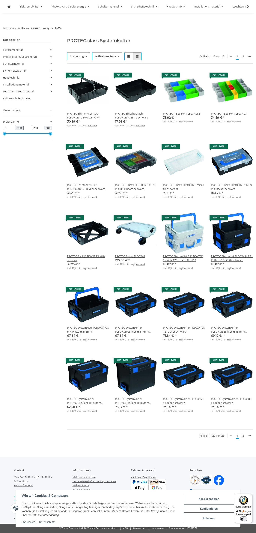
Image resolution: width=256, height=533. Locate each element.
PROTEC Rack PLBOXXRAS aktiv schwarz (86, 258)
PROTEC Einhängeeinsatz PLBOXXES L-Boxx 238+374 (83, 115)
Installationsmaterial (16, 84)
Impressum (28, 521)
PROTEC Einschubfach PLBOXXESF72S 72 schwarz (131, 115)
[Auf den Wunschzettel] (103, 76)
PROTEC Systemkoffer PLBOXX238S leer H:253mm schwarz (84, 401)
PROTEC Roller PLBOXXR (130, 256)
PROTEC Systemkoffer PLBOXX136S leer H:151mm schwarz (228, 330)
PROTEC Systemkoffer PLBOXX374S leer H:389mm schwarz (132, 401)
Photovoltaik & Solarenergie (20, 56)
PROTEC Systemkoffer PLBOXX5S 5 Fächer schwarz (183, 401)
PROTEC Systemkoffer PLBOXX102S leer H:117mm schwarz (132, 330)
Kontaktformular (23, 485)
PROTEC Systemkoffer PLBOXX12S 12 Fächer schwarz (184, 329)
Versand (92, 125)
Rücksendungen (82, 489)
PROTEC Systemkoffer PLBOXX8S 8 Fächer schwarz (231, 401)
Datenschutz (47, 521)
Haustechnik (11, 77)
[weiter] (249, 56)
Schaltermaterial (13, 63)
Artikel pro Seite (105, 56)
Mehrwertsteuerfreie (84, 477)
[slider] (4, 134)
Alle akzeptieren (209, 498)
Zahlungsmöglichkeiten (143, 477)
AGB (125, 528)
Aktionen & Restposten (17, 98)
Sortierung (77, 56)
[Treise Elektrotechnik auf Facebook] (219, 480)
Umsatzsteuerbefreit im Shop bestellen (94, 481)
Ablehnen (209, 518)
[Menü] (250, 496)
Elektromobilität (13, 50)
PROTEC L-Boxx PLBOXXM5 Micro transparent (183, 187)
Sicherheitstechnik (14, 70)
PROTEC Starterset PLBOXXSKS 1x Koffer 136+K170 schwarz (232, 258)
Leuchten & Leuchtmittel (18, 91)
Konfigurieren (209, 508)
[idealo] (206, 480)
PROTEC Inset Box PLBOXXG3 (229, 113)
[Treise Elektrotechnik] (9, 6)
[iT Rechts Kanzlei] (195, 480)
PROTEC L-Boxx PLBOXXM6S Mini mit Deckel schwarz (231, 187)
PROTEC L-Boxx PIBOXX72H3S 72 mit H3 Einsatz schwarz (135, 187)
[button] (245, 6)
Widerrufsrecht (81, 485)
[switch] (243, 519)
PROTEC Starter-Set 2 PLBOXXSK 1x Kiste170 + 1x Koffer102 (183, 258)
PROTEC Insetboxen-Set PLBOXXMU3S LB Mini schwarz (86, 187)
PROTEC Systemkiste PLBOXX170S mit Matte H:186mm (88, 329)
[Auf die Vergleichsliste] (93, 76)
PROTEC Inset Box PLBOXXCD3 (182, 113)
